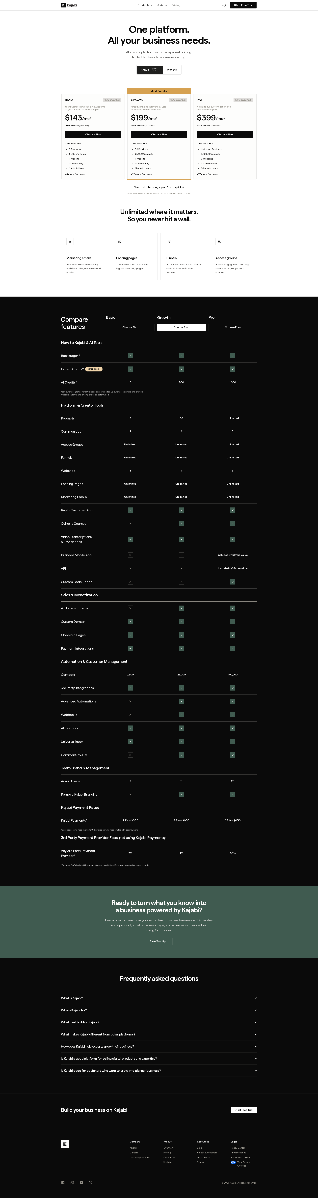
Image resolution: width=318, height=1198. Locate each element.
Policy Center (238, 1147)
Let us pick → (176, 187)
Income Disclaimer (241, 1157)
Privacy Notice (238, 1152)
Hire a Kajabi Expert (140, 1157)
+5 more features (74, 174)
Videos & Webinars (207, 1152)
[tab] (150, 70)
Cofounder (169, 1157)
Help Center (203, 1157)
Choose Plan (93, 134)
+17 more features (207, 174)
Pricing (175, 5)
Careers (134, 1152)
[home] (69, 5)
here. (135, 830)
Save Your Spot (159, 941)
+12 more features (141, 174)
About (133, 1147)
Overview (168, 1147)
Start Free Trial (243, 5)
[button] (145, 5)
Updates (162, 5)
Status (200, 1162)
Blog (199, 1147)
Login (224, 5)
